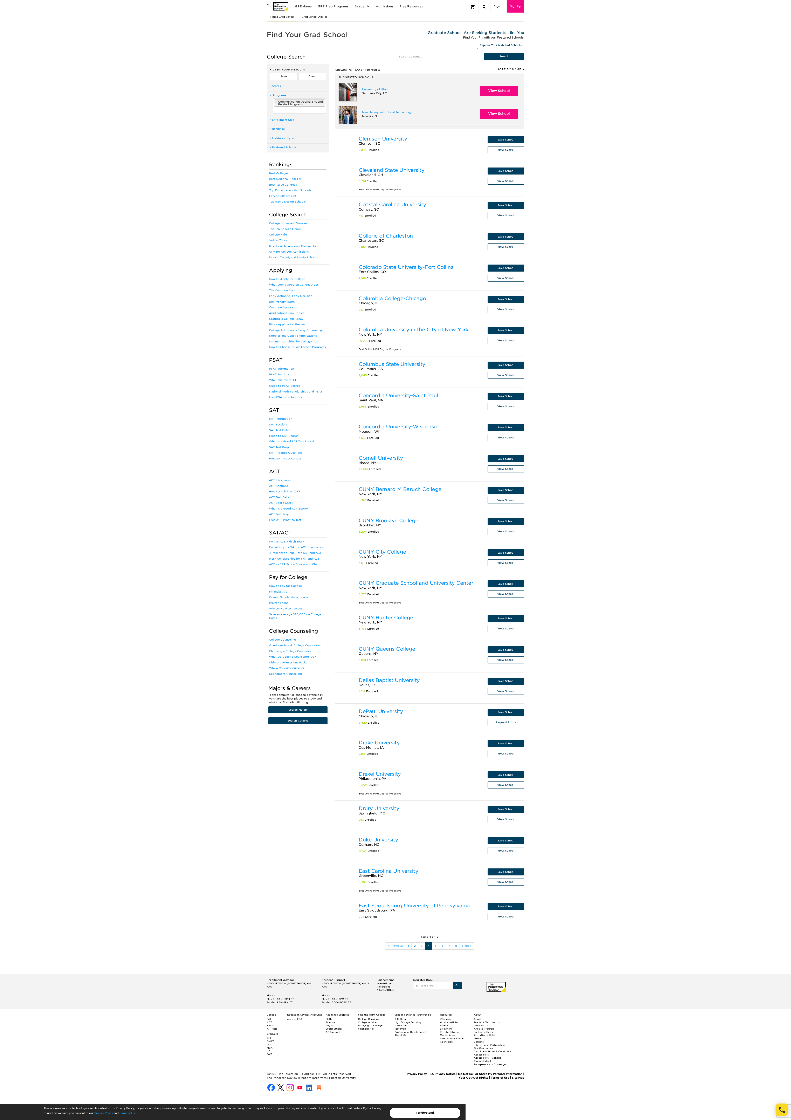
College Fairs (278, 234)
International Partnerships (489, 1045)
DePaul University (381, 711)
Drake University (379, 743)
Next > (467, 945)
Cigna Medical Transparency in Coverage (490, 1063)
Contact (479, 1041)
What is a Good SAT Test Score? (291, 441)
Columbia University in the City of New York (414, 330)
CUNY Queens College (387, 649)
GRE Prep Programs (333, 6)
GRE (269, 1038)
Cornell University (381, 458)
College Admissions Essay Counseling (295, 330)
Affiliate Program (484, 1028)
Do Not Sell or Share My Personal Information (490, 1073)
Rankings (278, 128)
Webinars (445, 1019)
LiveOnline (446, 1028)
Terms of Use (127, 1113)
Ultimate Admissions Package (290, 662)
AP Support (333, 1032)
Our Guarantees (483, 1048)
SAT (269, 1019)
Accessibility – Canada (487, 1057)
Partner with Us (483, 1032)
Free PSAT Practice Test (286, 397)
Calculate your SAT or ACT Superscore (296, 547)
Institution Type (283, 138)
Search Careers (298, 720)
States (276, 86)
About (477, 1019)
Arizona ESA (294, 1019)
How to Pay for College (285, 585)
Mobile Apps (447, 1035)
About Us (400, 1035)
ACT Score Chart (281, 502)
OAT (269, 1054)
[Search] (484, 7)
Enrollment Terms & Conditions (492, 1051)
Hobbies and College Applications (293, 335)
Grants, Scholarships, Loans (288, 597)
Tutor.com (400, 1025)
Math (329, 1019)
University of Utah (374, 89)
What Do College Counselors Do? (292, 656)
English (330, 1025)
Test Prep (400, 1028)
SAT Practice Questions (285, 452)
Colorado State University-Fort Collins (406, 267)
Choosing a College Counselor (290, 651)
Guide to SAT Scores (283, 435)
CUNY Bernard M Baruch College (400, 489)
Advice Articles (449, 1022)
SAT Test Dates (279, 430)
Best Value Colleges (283, 184)
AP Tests (272, 1028)
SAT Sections (278, 424)
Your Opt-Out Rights (473, 1077)
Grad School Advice (315, 16)
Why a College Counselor (286, 668)
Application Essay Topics (286, 313)
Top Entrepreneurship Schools (290, 190)
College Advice (367, 1022)
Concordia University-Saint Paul (398, 395)
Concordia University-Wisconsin (399, 427)
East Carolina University (388, 871)
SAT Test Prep (279, 447)
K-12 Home (400, 1019)
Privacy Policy (103, 1113)
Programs (279, 95)
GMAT (270, 1041)
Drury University (379, 808)
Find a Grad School (282, 16)
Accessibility (481, 1054)
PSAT (270, 1025)
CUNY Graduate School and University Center (416, 583)
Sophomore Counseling (285, 673)
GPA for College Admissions (289, 251)
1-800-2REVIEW (290, 983)
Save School (505, 139)
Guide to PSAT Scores (284, 385)
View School (499, 91)
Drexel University (380, 774)
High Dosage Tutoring (407, 1022)
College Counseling (282, 639)
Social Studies (334, 1028)
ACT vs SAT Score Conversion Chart (294, 564)
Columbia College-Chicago (392, 298)
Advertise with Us (484, 1035)
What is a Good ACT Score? (288, 508)
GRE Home (303, 6)
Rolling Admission (282, 301)
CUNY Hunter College (386, 618)
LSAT (270, 1044)
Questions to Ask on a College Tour (294, 246)
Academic (362, 6)
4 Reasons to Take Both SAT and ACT (295, 552)
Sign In (498, 6)
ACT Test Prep (279, 514)
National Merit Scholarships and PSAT (295, 391)
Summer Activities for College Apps (294, 341)
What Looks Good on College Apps (294, 284)
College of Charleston (386, 236)
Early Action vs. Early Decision (290, 296)
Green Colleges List (282, 196)
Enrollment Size (283, 119)
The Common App (282, 290)
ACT (269, 1022)
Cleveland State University (391, 170)
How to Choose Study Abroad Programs (297, 347)
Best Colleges (278, 173)
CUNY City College (382, 552)
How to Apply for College (287, 279)
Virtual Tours (278, 240)
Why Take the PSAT (282, 380)
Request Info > (506, 722)
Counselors (447, 1041)
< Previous (395, 945)
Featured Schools (284, 147)
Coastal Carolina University (392, 204)
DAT (269, 1051)
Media (477, 1038)
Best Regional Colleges (285, 178)
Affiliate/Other (385, 990)
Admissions (384, 6)
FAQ (269, 986)
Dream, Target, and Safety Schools (293, 257)
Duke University (378, 840)
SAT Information (280, 418)
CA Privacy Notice (442, 1073)
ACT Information (280, 480)
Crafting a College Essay (286, 318)
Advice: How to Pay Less (286, 608)
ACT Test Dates (280, 497)
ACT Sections (278, 485)
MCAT (270, 1047)
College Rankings (368, 1019)
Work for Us (481, 1025)
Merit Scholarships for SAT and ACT (294, 558)
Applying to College (370, 1025)
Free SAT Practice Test (285, 458)
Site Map (518, 1077)
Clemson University (383, 139)
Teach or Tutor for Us (487, 1022)
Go (457, 985)
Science (330, 1022)
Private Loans (278, 603)
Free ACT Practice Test (285, 519)
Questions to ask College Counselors (295, 645)
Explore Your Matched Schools (501, 45)
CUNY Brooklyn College (388, 521)
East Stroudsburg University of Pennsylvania (414, 906)
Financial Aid (278, 591)
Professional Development (410, 1032)
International (384, 983)
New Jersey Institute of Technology (387, 112)
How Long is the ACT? (284, 491)
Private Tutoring (450, 1032)
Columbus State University (392, 364)
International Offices (452, 1038)
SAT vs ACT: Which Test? (286, 541)
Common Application (284, 307)
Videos (444, 1025)
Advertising (384, 986)
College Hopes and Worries (288, 223)
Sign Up (515, 6)
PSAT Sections (279, 374)
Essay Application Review (287, 324)
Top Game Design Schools (287, 201)
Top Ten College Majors (285, 229)
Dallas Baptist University (389, 680)
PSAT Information (281, 368)
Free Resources (411, 6)
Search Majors (298, 709)
